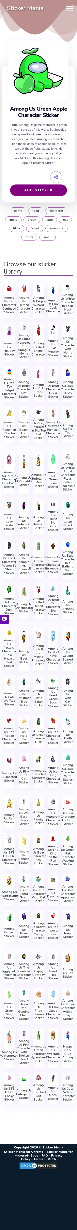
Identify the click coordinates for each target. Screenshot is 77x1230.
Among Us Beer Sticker (24, 656)
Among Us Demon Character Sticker (24, 305)
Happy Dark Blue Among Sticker (67, 1054)
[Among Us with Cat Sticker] (67, 681)
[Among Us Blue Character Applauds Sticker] (67, 879)
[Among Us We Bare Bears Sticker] (24, 802)
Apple (13, 220)
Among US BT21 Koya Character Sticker (53, 656)
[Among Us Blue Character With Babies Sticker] (67, 757)
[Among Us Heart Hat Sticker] (53, 956)
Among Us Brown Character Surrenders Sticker (53, 565)
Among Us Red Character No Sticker (53, 736)
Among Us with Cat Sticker (67, 698)
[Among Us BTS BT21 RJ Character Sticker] (9, 839)
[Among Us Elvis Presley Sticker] (53, 329)
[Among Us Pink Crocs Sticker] (38, 373)
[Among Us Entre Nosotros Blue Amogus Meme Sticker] (24, 328)
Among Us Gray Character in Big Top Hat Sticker (38, 429)
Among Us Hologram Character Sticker (53, 817)
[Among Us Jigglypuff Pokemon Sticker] (9, 956)
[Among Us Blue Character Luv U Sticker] (53, 372)
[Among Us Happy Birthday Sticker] (38, 956)
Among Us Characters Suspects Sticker (39, 776)
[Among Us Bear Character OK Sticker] (38, 839)
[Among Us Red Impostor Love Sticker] (53, 916)
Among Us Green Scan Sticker (53, 480)
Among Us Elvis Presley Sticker (53, 348)
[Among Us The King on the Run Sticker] (53, 838)
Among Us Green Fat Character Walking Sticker (68, 855)
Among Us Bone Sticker (24, 931)
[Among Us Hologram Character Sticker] (53, 802)
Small (47, 237)
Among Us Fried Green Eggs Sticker (53, 697)
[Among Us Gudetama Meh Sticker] (38, 460)
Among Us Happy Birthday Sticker (38, 971)
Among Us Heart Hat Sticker (53, 971)
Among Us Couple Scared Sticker (67, 656)
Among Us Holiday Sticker (9, 349)
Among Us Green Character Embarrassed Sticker (38, 565)
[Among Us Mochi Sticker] (53, 1078)
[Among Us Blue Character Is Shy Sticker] (67, 372)
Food (35, 211)
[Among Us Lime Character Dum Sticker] (9, 589)
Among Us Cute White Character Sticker (68, 1092)
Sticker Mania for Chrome (23, 1152)
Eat (65, 220)
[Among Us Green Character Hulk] (38, 721)
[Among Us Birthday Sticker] (67, 590)
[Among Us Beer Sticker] (24, 636)
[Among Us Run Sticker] (9, 803)
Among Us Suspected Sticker (9, 777)
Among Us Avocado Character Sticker (53, 1054)
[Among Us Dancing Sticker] (53, 880)
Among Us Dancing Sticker (53, 895)
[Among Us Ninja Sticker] (67, 916)
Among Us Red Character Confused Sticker (9, 305)
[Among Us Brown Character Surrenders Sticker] (53, 546)
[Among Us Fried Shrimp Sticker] (38, 994)
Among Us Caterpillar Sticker (24, 1094)
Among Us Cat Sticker (67, 973)
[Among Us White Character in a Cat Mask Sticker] (67, 287)
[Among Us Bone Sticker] (24, 916)
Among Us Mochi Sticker (53, 1093)
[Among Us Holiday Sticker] (9, 330)
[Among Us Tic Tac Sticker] (67, 414)
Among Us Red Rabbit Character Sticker (38, 606)
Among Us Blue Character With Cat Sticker (38, 894)
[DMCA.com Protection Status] (38, 1168)
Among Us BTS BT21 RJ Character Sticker (9, 856)
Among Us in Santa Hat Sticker (24, 894)
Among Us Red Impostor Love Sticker (53, 930)
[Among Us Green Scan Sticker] (53, 459)
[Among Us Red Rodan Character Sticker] (9, 721)
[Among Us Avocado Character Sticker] (53, 1035)
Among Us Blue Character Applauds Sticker (68, 894)
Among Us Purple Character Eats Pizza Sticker (9, 480)
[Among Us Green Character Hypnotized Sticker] (38, 1035)
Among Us (57, 228)
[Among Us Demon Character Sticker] (24, 288)
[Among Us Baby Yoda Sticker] (9, 505)
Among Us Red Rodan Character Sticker (9, 736)
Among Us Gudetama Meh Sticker (38, 480)
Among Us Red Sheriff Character (38, 349)
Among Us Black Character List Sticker (24, 389)
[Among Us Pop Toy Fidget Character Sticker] (9, 372)
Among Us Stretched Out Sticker (38, 1092)
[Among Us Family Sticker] (38, 803)
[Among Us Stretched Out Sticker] (38, 1077)
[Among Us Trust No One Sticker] (53, 504)
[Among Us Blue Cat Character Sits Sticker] (53, 588)
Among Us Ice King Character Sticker (53, 775)
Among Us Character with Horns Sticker (68, 347)
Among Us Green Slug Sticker (9, 1011)
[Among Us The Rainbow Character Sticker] (24, 956)
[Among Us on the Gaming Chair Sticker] (24, 993)
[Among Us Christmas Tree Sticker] (24, 681)
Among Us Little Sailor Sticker (38, 698)
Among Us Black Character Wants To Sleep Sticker (9, 564)
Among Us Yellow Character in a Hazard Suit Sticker (9, 653)
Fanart (34, 228)
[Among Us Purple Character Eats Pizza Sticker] (9, 459)
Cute (49, 220)
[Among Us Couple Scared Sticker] (67, 635)
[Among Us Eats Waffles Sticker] (9, 682)
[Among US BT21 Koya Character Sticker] (53, 635)
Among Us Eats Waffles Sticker (9, 699)
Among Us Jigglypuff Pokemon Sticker (9, 971)
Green (32, 220)
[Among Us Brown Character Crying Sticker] (38, 916)
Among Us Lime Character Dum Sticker (9, 606)
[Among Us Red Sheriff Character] (38, 330)
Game (18, 211)
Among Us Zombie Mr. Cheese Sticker (23, 564)
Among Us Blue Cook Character (53, 306)
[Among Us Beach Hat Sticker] (24, 413)
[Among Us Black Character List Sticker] (24, 372)
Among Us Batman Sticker (38, 522)
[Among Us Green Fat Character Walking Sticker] (67, 838)
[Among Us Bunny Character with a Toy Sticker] (67, 993)
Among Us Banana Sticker (23, 857)
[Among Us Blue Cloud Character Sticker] (53, 994)
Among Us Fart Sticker (9, 932)
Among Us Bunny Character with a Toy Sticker (68, 1010)
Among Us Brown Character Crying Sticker (38, 930)
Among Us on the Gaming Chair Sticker (24, 1010)
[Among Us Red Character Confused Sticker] (9, 288)
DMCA (51, 1159)
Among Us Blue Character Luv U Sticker (53, 389)
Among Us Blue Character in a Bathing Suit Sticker (68, 563)
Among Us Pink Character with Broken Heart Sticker (24, 1052)
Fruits (29, 237)
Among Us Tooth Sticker (67, 736)
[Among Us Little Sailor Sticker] (38, 681)
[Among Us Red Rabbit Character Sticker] (38, 589)
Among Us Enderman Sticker (23, 522)
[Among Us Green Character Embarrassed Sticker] (38, 546)
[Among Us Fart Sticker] (9, 917)
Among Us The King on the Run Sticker (53, 855)
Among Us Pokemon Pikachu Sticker (9, 430)
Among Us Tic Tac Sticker (67, 430)
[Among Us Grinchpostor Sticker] (24, 591)
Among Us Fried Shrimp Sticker (38, 1011)
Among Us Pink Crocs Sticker (38, 390)
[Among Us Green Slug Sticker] (9, 994)
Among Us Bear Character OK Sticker (38, 856)
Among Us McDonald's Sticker (23, 481)
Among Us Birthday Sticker (68, 607)
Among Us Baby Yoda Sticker (9, 522)
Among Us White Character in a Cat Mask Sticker (68, 304)
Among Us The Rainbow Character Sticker (24, 971)
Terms (38, 1159)
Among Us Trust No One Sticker (53, 521)
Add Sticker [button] (38, 190)
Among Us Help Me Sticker (24, 736)
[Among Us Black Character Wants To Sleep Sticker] (9, 545)
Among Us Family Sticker (38, 817)
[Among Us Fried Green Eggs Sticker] (53, 680)
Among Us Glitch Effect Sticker (67, 522)
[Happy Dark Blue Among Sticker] (67, 1035)
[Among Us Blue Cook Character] (53, 289)
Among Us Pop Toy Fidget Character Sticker (9, 388)
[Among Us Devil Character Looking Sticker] (67, 802)
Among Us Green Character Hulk (38, 736)
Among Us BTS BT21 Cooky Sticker (9, 1092)
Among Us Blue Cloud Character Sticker (53, 1011)
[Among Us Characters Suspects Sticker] (38, 759)
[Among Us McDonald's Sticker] (24, 461)
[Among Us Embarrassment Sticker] (9, 880)
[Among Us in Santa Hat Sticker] (24, 879)
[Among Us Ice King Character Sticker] (53, 758)
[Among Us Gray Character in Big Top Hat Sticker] (38, 412)
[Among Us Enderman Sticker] (24, 505)
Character (56, 211)
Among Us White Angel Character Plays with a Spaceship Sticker (67, 476)
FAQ (44, 1155)
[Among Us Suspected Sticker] (9, 760)
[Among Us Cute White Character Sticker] (67, 1077)
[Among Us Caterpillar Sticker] (24, 1079)
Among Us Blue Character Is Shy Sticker (68, 389)
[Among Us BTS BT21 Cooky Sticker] (9, 1077)
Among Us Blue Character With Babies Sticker (68, 774)
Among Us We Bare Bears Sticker (24, 817)
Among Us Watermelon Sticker (9, 1055)
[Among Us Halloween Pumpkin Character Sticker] (53, 413)
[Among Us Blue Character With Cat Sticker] (38, 879)
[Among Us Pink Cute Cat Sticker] (24, 758)
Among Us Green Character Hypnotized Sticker (38, 1054)
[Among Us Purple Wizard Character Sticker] (38, 288)
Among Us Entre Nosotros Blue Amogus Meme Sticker (23, 346)
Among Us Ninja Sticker (67, 931)
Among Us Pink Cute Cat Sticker (24, 775)
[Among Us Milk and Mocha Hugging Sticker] (38, 634)
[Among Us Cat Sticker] (67, 958)
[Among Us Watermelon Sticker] (9, 1037)
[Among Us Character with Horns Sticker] (67, 328)
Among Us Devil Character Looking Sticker (68, 817)
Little (16, 228)
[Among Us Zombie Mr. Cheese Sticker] (24, 545)
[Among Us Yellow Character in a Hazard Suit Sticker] (9, 633)
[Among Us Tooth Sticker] (67, 721)
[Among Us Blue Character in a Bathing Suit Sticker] (67, 544)
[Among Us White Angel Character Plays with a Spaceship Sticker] (67, 456)
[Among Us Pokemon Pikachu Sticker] (9, 413)
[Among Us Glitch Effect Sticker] (67, 505)
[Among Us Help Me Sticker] (24, 721)
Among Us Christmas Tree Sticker (23, 698)
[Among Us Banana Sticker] (24, 840)
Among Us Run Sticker (9, 818)
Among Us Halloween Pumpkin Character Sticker (53, 430)
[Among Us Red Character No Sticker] (53, 721)
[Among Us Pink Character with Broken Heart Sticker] (24, 1033)
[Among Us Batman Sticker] (38, 505)
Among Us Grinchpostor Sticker (23, 608)
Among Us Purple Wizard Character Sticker (38, 305)
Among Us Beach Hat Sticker (24, 430)
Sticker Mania (25, 8)
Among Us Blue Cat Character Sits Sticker (53, 605)
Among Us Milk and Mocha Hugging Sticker (38, 655)
